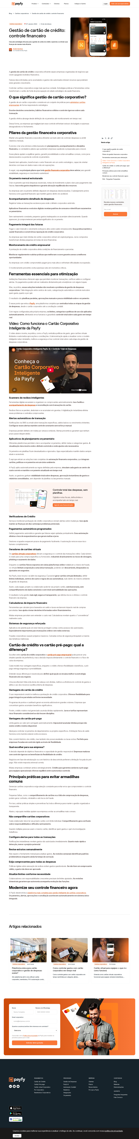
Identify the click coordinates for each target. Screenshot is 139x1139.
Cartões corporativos (22, 13)
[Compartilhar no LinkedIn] (102, 138)
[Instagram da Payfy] (14, 1086)
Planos (66, 3)
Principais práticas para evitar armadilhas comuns (115, 172)
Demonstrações (119, 1087)
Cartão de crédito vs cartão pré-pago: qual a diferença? (115, 167)
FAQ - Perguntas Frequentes (111, 179)
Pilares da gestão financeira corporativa (114, 154)
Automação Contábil (69, 1087)
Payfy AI (66, 1084)
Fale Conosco (118, 1097)
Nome (14, 1008)
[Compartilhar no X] (105, 138)
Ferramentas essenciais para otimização (114, 157)
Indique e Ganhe (80, 3)
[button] (35, 3)
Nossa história (93, 1087)
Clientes (56, 3)
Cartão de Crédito (39, 1081)
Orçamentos (67, 1095)
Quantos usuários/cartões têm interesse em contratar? (30, 1026)
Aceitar (17, 1136)
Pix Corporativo (39, 1090)
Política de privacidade (30, 1035)
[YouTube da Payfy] (18, 1086)
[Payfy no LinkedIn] (10, 1086)
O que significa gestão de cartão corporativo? (112, 150)
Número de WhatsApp (43, 1008)
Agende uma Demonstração (63, 505)
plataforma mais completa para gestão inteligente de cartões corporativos (57, 893)
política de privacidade (114, 1131)
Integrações (67, 1092)
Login (106, 3)
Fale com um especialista (119, 3)
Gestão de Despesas (70, 1081)
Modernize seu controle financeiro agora (115, 176)
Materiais (116, 1084)
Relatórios (66, 1090)
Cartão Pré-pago (39, 1084)
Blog (10, 13)
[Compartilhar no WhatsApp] (108, 138)
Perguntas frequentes (120, 1094)
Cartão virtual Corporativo (42, 1087)
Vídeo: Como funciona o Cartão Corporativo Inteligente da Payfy (116, 161)
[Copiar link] (111, 138)
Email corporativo (17, 1017)
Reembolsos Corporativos (42, 1092)
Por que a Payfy (94, 1090)
